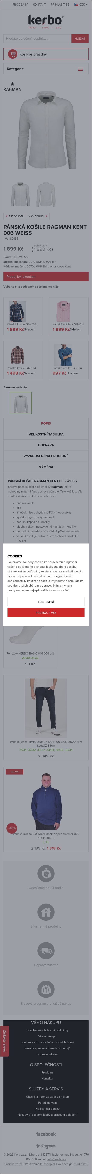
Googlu (57, 576)
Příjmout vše (46, 613)
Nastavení (46, 602)
